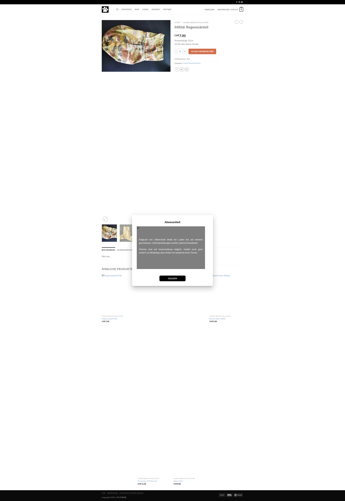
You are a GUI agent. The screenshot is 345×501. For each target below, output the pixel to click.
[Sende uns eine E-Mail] (242, 2)
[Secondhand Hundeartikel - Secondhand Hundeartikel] (107, 9)
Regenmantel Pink (109, 319)
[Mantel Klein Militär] (226, 294)
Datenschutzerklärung (131, 493)
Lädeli (145, 9)
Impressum (112, 493)
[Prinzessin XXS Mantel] (154, 375)
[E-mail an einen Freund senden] (186, 69)
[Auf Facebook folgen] (237, 2)
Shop (137, 9)
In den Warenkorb (202, 51)
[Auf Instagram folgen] (239, 2)
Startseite (126, 9)
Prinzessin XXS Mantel (147, 481)
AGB (103, 493)
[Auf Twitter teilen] (182, 69)
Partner (167, 9)
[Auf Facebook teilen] (177, 69)
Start (178, 23)
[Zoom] (105, 219)
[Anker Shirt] (190, 375)
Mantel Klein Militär (217, 319)
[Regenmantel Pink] (118, 294)
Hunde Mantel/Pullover (195, 23)
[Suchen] (117, 9)
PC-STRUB (121, 497)
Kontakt (156, 9)
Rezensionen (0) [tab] (124, 250)
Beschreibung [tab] (108, 250)
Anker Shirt (178, 481)
